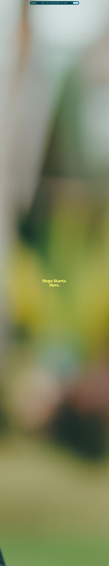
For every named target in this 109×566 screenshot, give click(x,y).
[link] (71, 2)
